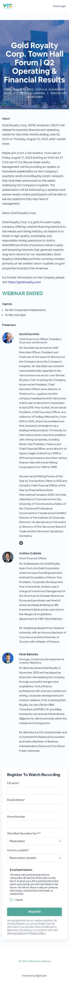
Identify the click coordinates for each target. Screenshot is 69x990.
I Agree (19, 899)
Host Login (59, 6)
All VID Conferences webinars (34, 961)
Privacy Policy (38, 933)
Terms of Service (16, 933)
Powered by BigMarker (34, 975)
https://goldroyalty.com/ (24, 282)
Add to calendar (34, 93)
